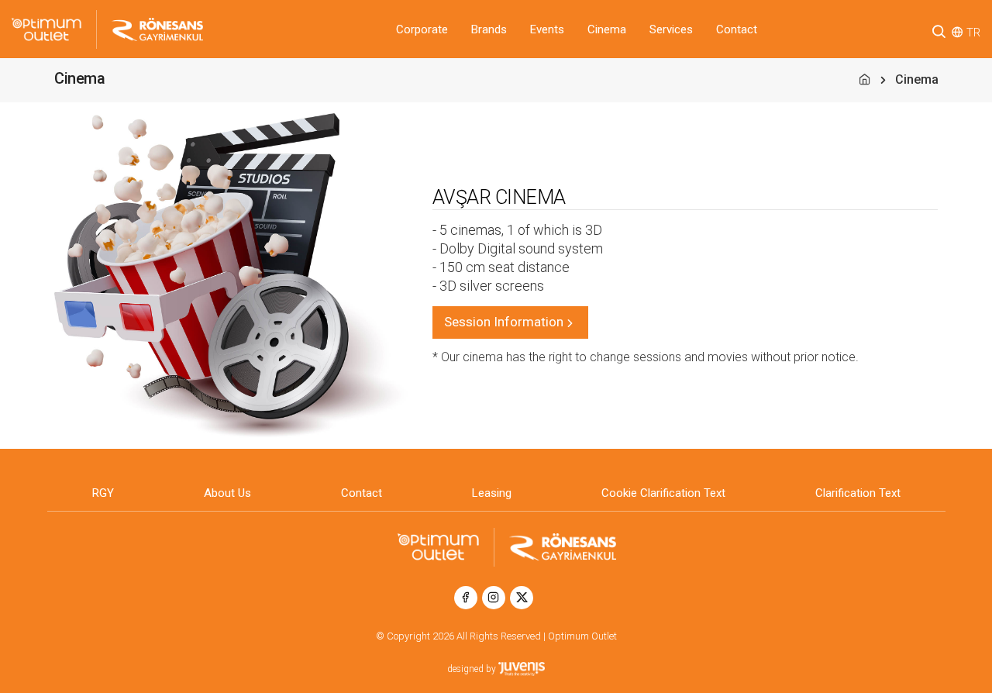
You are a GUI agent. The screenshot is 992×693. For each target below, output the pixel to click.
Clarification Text (858, 493)
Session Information (503, 321)
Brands (489, 29)
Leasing (492, 493)
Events (547, 29)
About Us (227, 493)
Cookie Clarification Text (663, 493)
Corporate (422, 29)
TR (973, 33)
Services (671, 29)
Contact (736, 29)
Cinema (606, 29)
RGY (103, 493)
